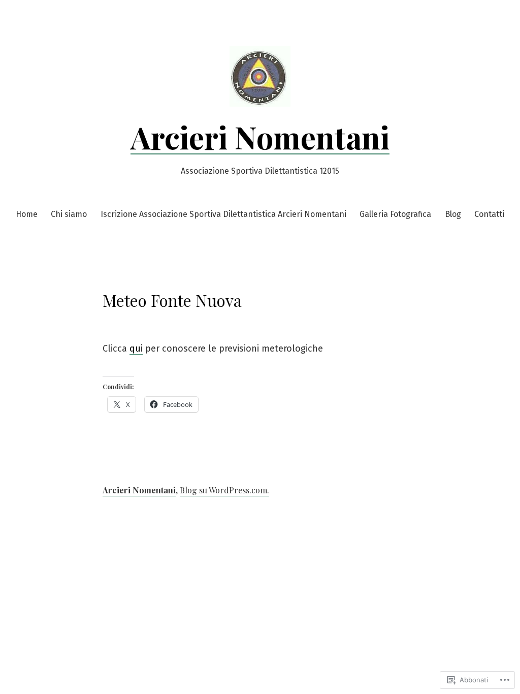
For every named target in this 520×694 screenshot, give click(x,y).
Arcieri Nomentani (260, 136)
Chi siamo (69, 214)
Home (27, 214)
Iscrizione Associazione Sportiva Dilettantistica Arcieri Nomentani (223, 214)
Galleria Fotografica (395, 214)
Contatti (489, 214)
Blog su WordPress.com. (224, 490)
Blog (453, 214)
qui (136, 348)
